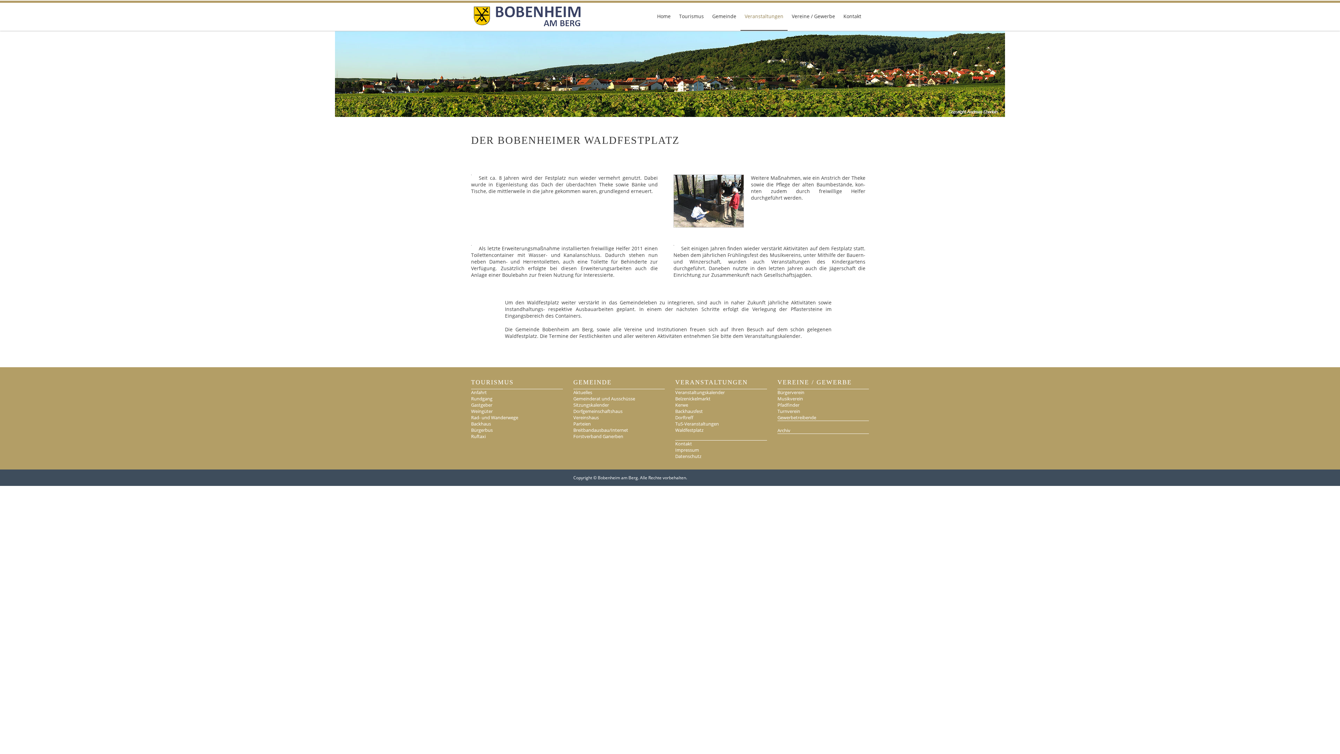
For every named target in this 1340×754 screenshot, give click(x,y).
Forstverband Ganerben (598, 436)
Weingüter (482, 411)
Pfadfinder (788, 405)
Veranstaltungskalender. (773, 336)
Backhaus (481, 424)
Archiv (783, 430)
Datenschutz (688, 456)
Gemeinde (724, 16)
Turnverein (788, 411)
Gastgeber (481, 405)
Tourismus (691, 16)
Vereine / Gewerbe (813, 16)
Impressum (687, 450)
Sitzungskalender (591, 405)
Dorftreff (684, 417)
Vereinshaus (586, 417)
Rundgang (481, 399)
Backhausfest (689, 411)
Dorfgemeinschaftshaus (598, 411)
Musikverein (790, 399)
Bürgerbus (482, 430)
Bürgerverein (790, 392)
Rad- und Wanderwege (494, 417)
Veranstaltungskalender (700, 392)
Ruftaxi (478, 436)
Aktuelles (582, 392)
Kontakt (852, 16)
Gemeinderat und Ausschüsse (604, 399)
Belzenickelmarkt (692, 399)
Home (664, 16)
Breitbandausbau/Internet (600, 430)
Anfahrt (479, 392)
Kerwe (681, 405)
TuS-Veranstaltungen (697, 424)
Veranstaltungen (764, 16)
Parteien (582, 424)
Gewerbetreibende (796, 417)
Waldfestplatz (689, 430)
